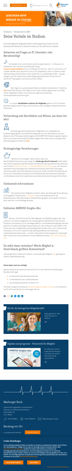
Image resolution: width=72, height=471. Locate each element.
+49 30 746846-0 (13, 419)
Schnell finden (17, 5)
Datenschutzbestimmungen (29, 456)
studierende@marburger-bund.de (41, 287)
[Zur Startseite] (62, 7)
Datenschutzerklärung (61, 467)
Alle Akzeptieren (13, 462)
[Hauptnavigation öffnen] (5, 5)
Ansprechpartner (32, 432)
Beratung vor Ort (39, 5)
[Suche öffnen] (51, 5)
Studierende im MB (22, 31)
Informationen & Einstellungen (13, 449)
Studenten (8, 31)
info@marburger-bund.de (50, 419)
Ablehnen (34, 462)
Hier (54, 254)
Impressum (50, 467)
